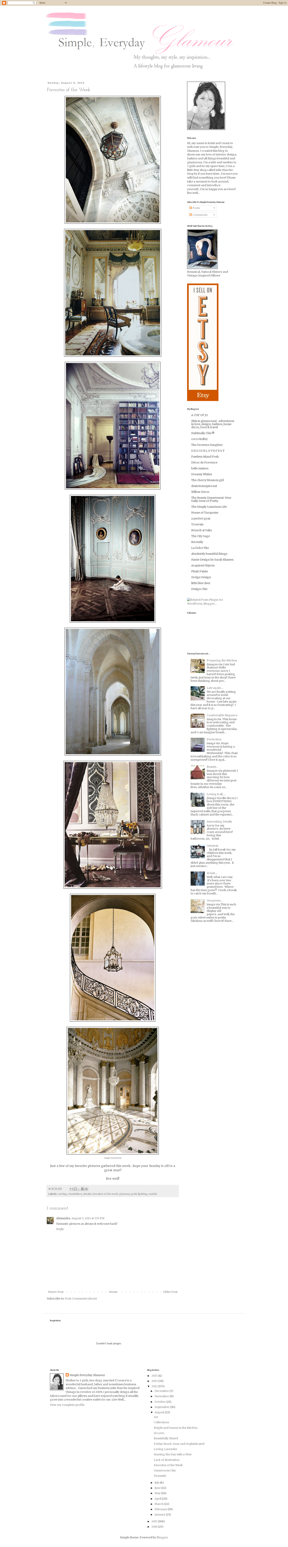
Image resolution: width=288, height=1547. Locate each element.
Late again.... (215, 688)
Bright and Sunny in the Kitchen (175, 1428)
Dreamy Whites (201, 474)
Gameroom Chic (165, 1470)
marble (153, 1193)
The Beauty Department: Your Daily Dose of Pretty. (211, 499)
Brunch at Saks (201, 530)
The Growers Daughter (207, 445)
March (159, 1504)
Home (113, 1292)
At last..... (212, 873)
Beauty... (212, 767)
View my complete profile (67, 1405)
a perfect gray (200, 518)
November (162, 1396)
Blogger (162, 1537)
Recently (197, 542)
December (162, 1391)
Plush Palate (199, 571)
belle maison (199, 468)
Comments (199, 215)
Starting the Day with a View (173, 1454)
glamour (124, 1193)
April (158, 1498)
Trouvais (197, 524)
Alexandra (63, 1218)
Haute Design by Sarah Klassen (212, 559)
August (160, 1412)
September (162, 1407)
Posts (196, 208)
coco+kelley (199, 439)
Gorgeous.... (215, 900)
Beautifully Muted (166, 1438)
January (160, 1514)
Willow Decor (200, 492)
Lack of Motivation (166, 1460)
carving (62, 1193)
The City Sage (200, 536)
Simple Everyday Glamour (87, 1375)
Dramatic (160, 1475)
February (161, 1509)
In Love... (160, 1433)
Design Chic (199, 589)
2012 (154, 1386)
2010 (154, 1526)
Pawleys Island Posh (205, 456)
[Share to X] (79, 1189)
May (158, 1493)
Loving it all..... (216, 794)
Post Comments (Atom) (81, 1298)
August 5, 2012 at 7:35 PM (88, 1218)
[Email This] (71, 1189)
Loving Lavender (165, 1449)
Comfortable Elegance (222, 715)
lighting (142, 1193)
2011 (154, 1521)
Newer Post (55, 1292)
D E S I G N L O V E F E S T (208, 450)
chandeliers (75, 1193)
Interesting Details (219, 821)
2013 (154, 1381)
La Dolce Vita (200, 548)
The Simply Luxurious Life (209, 506)
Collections (161, 1422)
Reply (60, 1229)
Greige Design (201, 577)
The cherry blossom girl (207, 480)
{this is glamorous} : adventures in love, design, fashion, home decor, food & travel (212, 424)
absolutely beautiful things (209, 553)
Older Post (170, 1292)
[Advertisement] (211, 954)
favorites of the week (105, 1193)
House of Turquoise (204, 512)
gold (134, 1193)
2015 (154, 1375)
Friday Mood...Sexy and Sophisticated (179, 1444)
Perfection (214, 739)
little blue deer (200, 583)
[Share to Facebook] (83, 1189)
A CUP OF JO (199, 415)
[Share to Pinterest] (86, 1189)
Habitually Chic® (203, 433)
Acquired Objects (203, 565)
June (158, 1488)
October (160, 1401)
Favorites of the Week (168, 1465)
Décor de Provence (204, 462)
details (87, 1193)
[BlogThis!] (75, 1189)
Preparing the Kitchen (222, 660)
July (157, 1482)
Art (156, 1417)
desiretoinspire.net (204, 486)
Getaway (212, 845)
